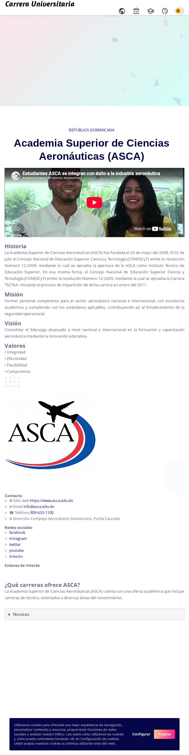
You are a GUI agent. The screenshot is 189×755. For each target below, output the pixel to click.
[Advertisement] (94, 60)
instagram (18, 538)
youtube (16, 550)
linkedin (16, 556)
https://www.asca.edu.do (51, 500)
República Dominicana (91, 130)
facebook (17, 532)
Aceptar (164, 734)
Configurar (141, 734)
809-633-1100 (41, 512)
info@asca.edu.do (39, 506)
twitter (15, 544)
